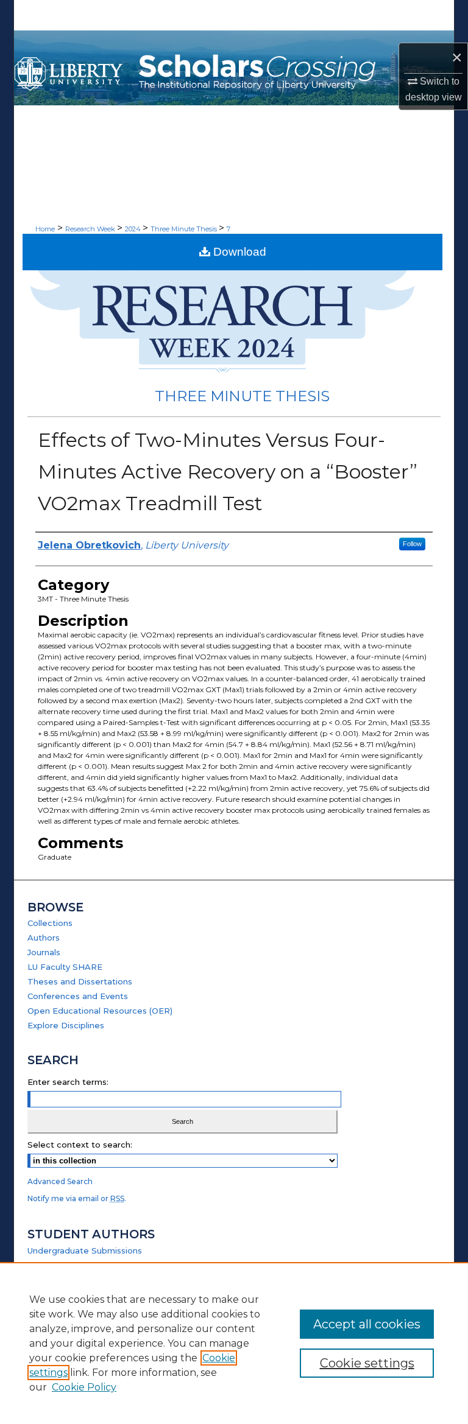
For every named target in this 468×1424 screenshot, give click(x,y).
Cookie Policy (84, 1387)
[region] (234, 1343)
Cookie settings (367, 1363)
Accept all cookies (366, 1324)
